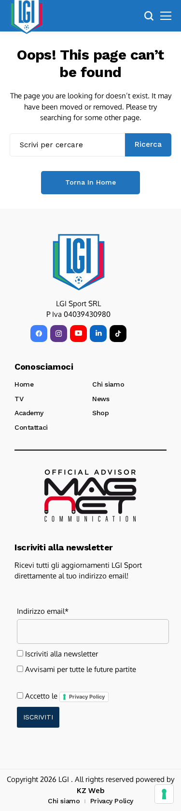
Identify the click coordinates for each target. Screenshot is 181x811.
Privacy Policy (87, 696)
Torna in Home (90, 182)
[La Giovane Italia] (78, 262)
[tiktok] (118, 333)
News (100, 399)
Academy (28, 413)
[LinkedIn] (98, 333)
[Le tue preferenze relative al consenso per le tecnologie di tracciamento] (164, 794)
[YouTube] (78, 333)
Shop (100, 413)
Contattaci (31, 427)
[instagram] (58, 333)
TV (18, 399)
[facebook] (38, 333)
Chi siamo (108, 384)
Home (23, 384)
